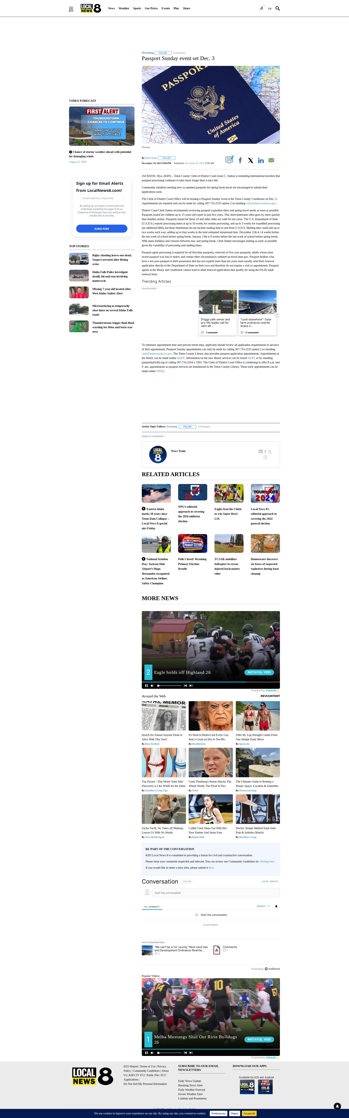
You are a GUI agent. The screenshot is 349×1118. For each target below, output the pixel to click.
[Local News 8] (91, 8)
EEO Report (131, 1066)
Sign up (273, 881)
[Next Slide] (277, 314)
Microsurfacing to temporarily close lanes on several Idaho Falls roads (112, 310)
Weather (124, 8)
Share (186, 8)
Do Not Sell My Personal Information (145, 1083)
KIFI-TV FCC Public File (144, 1075)
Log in (265, 881)
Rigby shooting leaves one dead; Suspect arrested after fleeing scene (112, 260)
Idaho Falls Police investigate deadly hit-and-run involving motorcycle (110, 276)
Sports (137, 8)
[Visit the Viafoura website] (272, 968)
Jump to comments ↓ (153, 436)
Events (166, 8)
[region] (211, 925)
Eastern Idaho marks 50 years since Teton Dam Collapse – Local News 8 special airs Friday (155, 518)
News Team (151, 158)
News (111, 8)
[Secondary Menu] (74, 8)
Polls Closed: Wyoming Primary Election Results (192, 564)
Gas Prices (151, 8)
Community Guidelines (146, 1070)
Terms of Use (147, 1066)
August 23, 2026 (77, 162)
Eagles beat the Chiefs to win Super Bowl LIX (228, 513)
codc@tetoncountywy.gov (261, 203)
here (211, 867)
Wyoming (172, 426)
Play (176, 8)
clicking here (267, 861)
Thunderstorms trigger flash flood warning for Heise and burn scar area (113, 327)
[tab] (152, 907)
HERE (181, 358)
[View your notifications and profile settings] (276, 906)
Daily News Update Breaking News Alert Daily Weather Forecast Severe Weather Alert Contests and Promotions (192, 1089)
